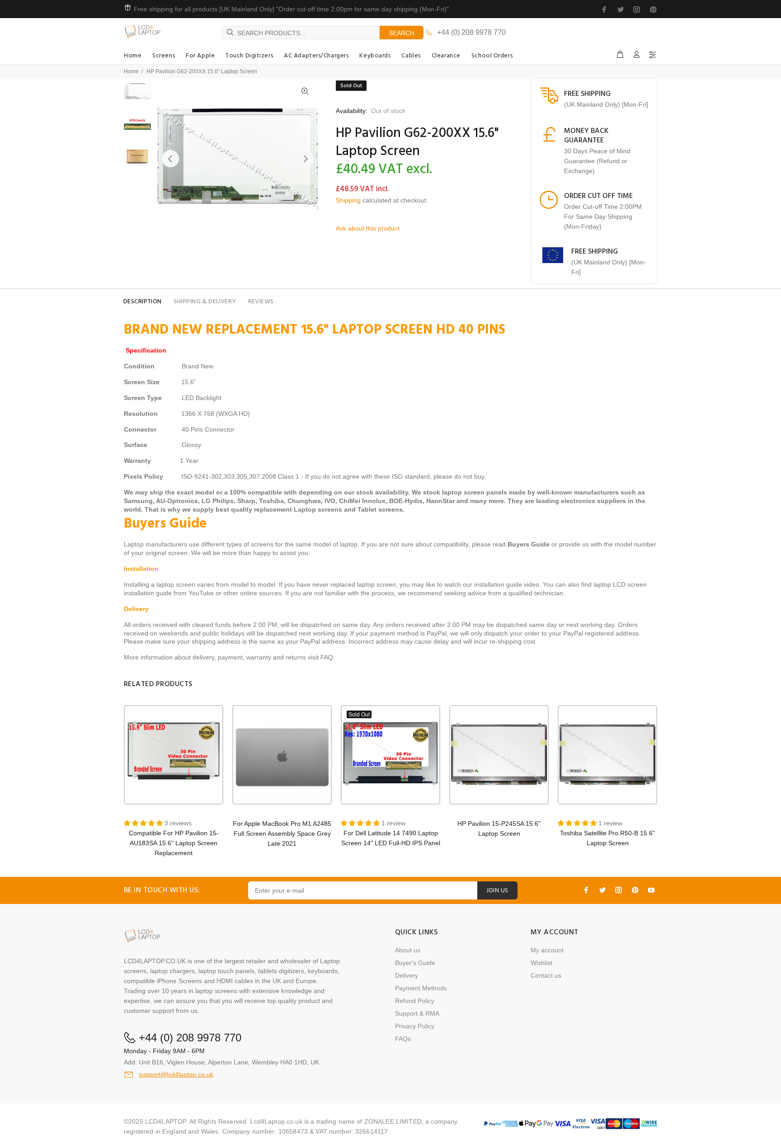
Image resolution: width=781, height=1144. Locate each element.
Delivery (406, 975)
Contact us (546, 975)
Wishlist (541, 962)
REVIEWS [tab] (261, 302)
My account (547, 950)
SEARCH (401, 33)
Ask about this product (368, 228)
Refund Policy (414, 1000)
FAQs (403, 1038)
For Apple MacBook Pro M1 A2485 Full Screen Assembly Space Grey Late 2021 (282, 833)
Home (131, 71)
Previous (170, 158)
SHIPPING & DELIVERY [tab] (205, 302)
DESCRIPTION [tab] (142, 302)
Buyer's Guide (415, 962)
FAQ (326, 657)
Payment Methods (421, 988)
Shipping (348, 200)
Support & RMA (417, 1013)
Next (305, 158)
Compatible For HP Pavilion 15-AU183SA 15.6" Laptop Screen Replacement (174, 843)
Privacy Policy (414, 1026)
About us (407, 950)
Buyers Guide (529, 544)
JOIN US (497, 890)
